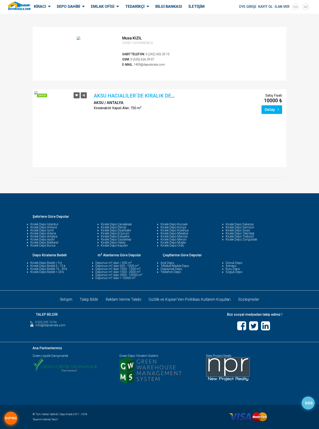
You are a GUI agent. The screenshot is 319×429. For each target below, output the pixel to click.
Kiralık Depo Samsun (240, 227)
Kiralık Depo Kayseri (114, 245)
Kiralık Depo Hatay (113, 242)
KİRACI (40, 6)
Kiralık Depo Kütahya (175, 230)
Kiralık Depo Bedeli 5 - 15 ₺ (47, 266)
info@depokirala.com (50, 325)
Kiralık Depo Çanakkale (116, 224)
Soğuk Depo (234, 272)
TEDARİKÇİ (135, 6)
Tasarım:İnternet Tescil (45, 419)
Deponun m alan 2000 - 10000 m (118, 275)
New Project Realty (219, 356)
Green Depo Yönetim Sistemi (138, 356)
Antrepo (231, 266)
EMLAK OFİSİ (102, 6)
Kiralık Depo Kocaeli (174, 224)
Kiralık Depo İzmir (42, 230)
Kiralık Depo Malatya (174, 233)
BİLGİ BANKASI (168, 6)
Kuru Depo (233, 269)
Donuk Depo (234, 263)
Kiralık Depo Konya (173, 227)
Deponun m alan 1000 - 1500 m (118, 269)
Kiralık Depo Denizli (113, 227)
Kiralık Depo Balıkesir (44, 242)
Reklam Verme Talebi (123, 299)
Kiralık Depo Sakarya (240, 224)
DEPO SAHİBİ (68, 6)
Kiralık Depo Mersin (174, 239)
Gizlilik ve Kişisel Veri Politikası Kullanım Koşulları (190, 299)
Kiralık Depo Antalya (43, 236)
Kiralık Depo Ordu (172, 245)
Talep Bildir (89, 299)
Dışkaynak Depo (171, 269)
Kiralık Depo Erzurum (115, 233)
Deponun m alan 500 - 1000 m (117, 266)
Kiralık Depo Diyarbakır (116, 230)
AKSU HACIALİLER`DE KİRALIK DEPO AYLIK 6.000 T (152, 96)
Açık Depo (167, 263)
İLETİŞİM (197, 6)
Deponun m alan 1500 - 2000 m (118, 272)
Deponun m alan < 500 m (113, 263)
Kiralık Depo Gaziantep (116, 239)
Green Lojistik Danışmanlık (50, 356)
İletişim (66, 299)
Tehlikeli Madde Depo (175, 266)
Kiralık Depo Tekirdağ (240, 233)
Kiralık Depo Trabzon (240, 236)
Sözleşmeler (248, 299)
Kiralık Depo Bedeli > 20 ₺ (47, 272)
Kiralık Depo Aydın (42, 239)
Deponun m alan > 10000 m (115, 278)
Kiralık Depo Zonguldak (241, 239)
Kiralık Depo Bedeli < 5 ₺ (46, 263)
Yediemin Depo (171, 272)
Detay (270, 109)
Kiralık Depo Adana (43, 233)
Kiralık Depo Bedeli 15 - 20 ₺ (48, 269)
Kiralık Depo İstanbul (44, 224)
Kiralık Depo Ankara (43, 227)
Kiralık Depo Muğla (173, 242)
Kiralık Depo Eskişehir (115, 236)
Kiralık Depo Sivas (238, 230)
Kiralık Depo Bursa (42, 245)
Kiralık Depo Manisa (174, 236)
